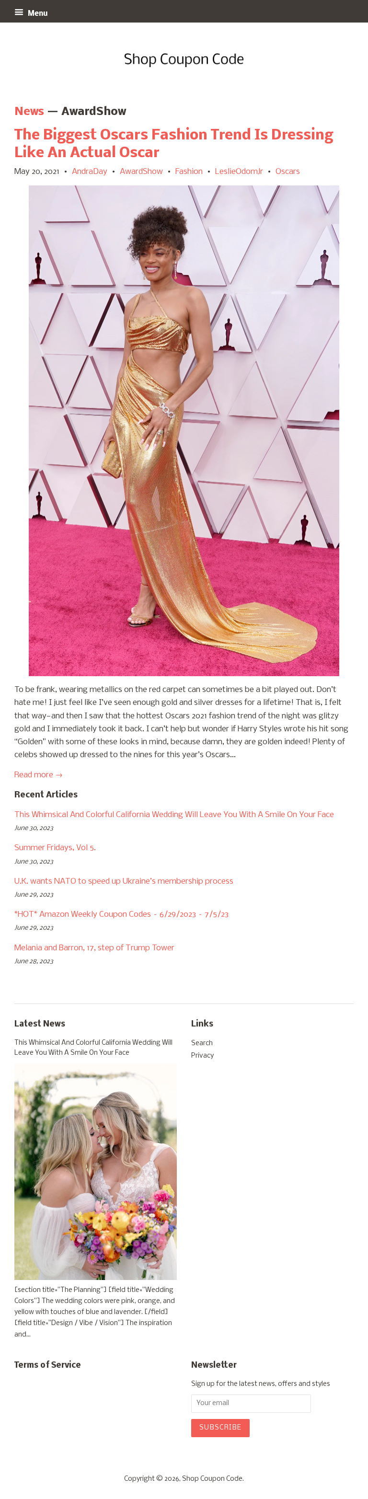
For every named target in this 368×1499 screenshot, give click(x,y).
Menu (37, 14)
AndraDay (89, 171)
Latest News (39, 1024)
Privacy (202, 1056)
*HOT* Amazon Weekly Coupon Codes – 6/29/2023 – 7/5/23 (121, 914)
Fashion (189, 171)
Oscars (288, 171)
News (29, 112)
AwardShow (141, 171)
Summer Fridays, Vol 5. (55, 848)
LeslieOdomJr (239, 171)
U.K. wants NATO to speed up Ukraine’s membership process (123, 881)
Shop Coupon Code (212, 1479)
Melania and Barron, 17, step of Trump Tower (94, 948)
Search (202, 1043)
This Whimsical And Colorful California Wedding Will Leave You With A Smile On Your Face (174, 814)
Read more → (38, 775)
